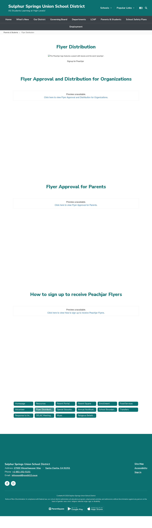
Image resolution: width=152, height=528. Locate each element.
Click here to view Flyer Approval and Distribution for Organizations (75, 97)
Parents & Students (11, 32)
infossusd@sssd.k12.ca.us (24, 475)
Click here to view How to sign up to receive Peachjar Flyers (75, 312)
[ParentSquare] (56, 509)
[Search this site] (146, 8)
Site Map (139, 463)
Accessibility (141, 468)
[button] (106, 7)
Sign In (138, 472)
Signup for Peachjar (75, 61)
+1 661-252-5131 (21, 471)
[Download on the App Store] (95, 508)
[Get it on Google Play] (75, 508)
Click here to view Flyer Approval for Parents (76, 204)
